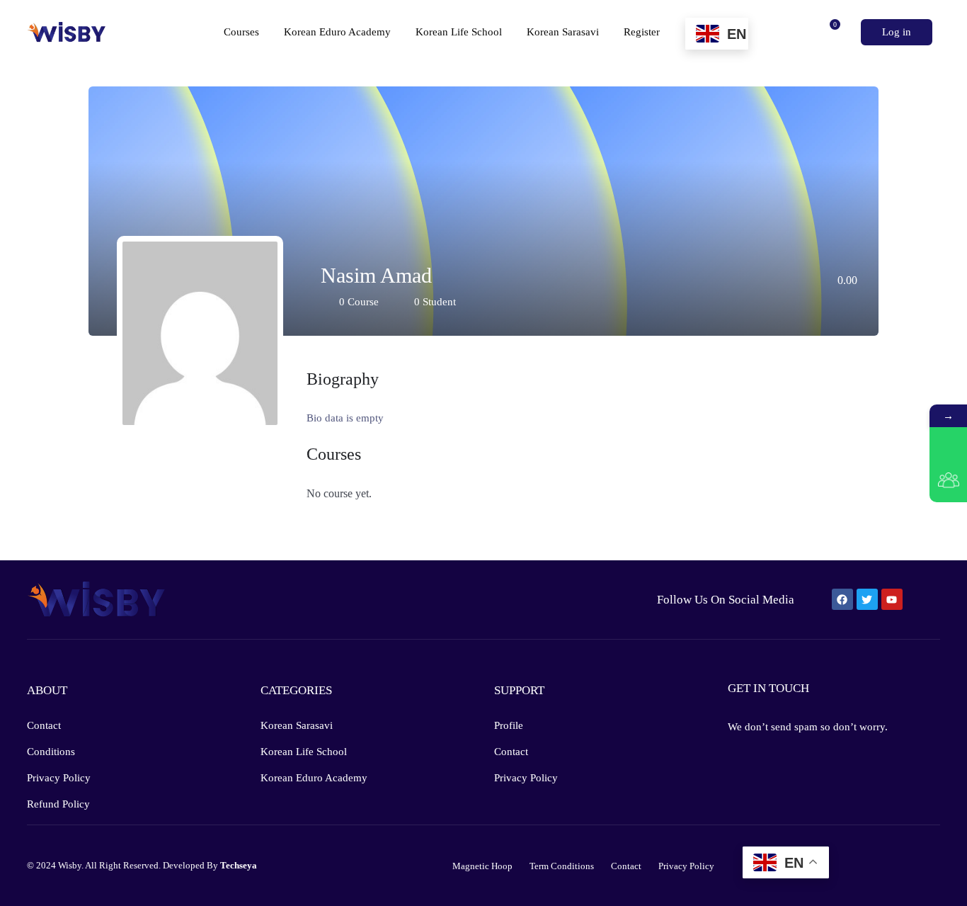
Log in (896, 32)
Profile (508, 725)
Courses (241, 32)
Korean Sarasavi (563, 32)
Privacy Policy (59, 777)
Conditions (51, 751)
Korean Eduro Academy (337, 32)
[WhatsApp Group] (948, 483)
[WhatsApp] (948, 446)
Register (643, 32)
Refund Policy (58, 804)
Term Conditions (562, 866)
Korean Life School (459, 32)
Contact (44, 725)
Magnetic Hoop (482, 866)
